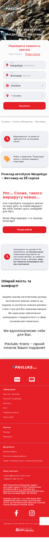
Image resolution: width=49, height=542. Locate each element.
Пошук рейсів (24, 230)
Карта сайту (8, 417)
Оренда (6, 432)
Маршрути (7, 436)
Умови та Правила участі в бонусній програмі (22, 461)
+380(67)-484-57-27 (13, 479)
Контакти (7, 403)
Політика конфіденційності (15, 456)
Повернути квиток (11, 412)
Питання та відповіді (12, 399)
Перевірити (24, 106)
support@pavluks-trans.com (16, 476)
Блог (5, 408)
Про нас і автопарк (11, 394)
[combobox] (26, 65)
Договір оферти (10, 451)
